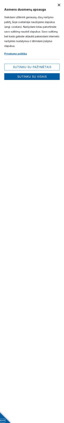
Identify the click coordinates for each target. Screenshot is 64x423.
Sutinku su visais (32, 76)
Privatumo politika (15, 53)
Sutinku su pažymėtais (32, 67)
